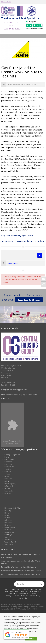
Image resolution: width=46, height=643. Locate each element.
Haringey (7, 510)
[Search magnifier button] (41, 584)
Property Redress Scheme (28, 395)
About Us (15, 589)
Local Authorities (35, 591)
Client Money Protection (10, 395)
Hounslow (8, 523)
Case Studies (23, 594)
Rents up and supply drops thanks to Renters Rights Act (21, 574)
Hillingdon (8, 520)
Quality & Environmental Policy (16, 596)
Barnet (6, 457)
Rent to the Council (11, 591)
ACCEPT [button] (31, 638)
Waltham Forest (10, 542)
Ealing (6, 476)
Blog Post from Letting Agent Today (17, 235)
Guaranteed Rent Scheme (29, 300)
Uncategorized (13, 263)
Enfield (6, 481)
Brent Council (9, 459)
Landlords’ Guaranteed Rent (31, 589)
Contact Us (34, 594)
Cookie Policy (23, 598)
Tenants (24, 591)
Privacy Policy (35, 596)
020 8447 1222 (12, 28)
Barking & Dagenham (12, 455)
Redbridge (8, 535)
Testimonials (12, 594)
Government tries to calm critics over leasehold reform (21, 571)
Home (7, 589)
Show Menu (7, 2)
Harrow (7, 513)
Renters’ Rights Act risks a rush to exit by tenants (18, 567)
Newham (7, 525)
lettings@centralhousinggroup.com (14, 390)
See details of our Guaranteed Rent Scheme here (22, 241)
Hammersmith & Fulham (13, 508)
